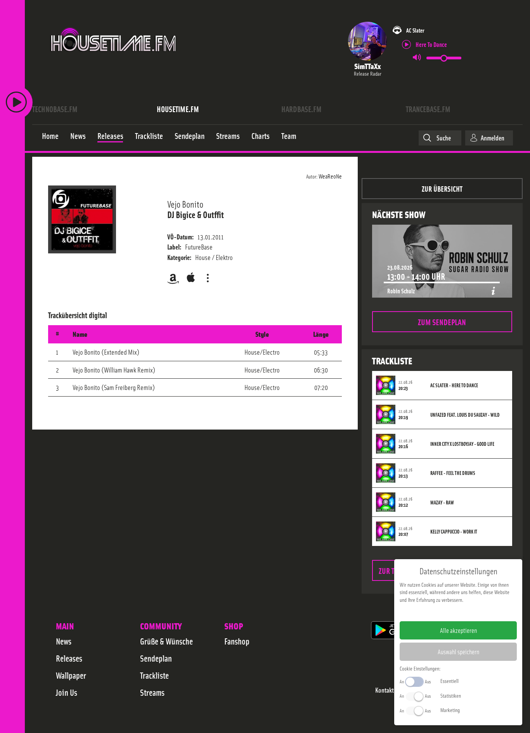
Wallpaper (71, 675)
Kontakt (384, 690)
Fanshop (236, 641)
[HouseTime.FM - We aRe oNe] (114, 59)
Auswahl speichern (458, 651)
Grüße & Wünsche (166, 641)
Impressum (434, 611)
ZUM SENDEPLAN (442, 321)
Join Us (66, 692)
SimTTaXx (367, 66)
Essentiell (449, 680)
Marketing (450, 709)
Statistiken (450, 695)
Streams (152, 692)
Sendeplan (156, 658)
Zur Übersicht (442, 188)
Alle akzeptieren (458, 630)
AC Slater (415, 30)
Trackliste (154, 675)
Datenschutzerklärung (471, 611)
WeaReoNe (330, 176)
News (63, 641)
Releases (69, 658)
